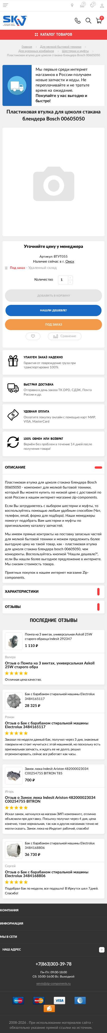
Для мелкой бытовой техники (60, 46)
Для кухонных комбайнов (36, 50)
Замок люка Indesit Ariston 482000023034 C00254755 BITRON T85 (57, 771)
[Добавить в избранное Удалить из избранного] (33, 336)
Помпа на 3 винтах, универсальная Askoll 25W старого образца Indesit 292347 (58, 637)
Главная (27, 46)
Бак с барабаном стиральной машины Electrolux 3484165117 (60, 697)
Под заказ (53, 324)
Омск (69, 261)
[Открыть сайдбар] (5, 5)
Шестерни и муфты (75, 50)
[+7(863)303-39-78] (78, 20)
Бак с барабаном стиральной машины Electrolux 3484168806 (60, 846)
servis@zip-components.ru (53, 983)
